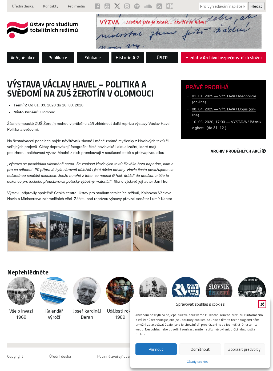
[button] (262, 304)
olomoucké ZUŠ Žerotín (35, 124)
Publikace (58, 57)
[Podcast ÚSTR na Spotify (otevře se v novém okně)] (137, 6)
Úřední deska (23, 6)
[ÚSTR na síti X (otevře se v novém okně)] (117, 6)
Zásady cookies (197, 361)
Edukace (93, 57)
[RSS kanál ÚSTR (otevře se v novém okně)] (159, 6)
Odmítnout (200, 349)
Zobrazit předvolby (244, 349)
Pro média (76, 6)
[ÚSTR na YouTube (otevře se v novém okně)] (107, 6)
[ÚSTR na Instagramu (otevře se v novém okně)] (127, 6)
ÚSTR (162, 57)
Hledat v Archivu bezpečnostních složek (224, 57)
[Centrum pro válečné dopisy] (179, 47)
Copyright (15, 356)
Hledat (256, 6)
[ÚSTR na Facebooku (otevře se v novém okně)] (97, 6)
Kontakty (50, 6)
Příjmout (156, 349)
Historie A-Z (127, 57)
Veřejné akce (23, 57)
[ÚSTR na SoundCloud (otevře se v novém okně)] (148, 6)
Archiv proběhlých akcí (236, 151)
